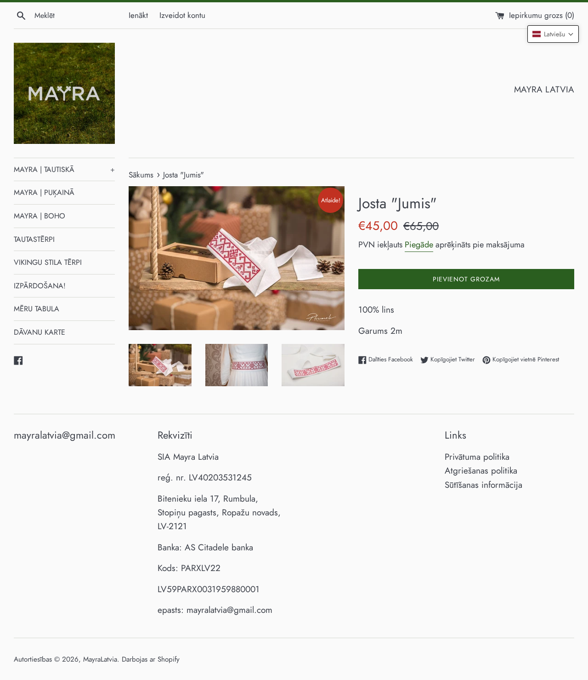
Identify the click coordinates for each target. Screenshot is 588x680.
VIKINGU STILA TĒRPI (48, 262)
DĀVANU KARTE (39, 332)
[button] (553, 34)
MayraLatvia (100, 659)
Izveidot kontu (182, 15)
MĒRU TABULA (36, 308)
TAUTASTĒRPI (34, 239)
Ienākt (138, 15)
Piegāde (419, 245)
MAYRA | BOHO (39, 216)
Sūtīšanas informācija (483, 485)
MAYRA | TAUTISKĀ (64, 169)
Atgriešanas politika (481, 470)
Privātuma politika (477, 457)
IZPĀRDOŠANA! (40, 285)
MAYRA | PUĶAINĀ (44, 192)
